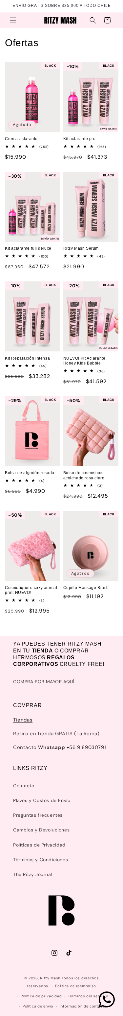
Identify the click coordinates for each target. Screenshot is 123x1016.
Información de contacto (83, 1006)
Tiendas (22, 720)
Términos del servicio (88, 996)
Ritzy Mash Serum (81, 248)
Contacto (23, 786)
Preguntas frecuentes (38, 815)
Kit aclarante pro (79, 138)
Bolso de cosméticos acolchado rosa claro (84, 475)
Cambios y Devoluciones (41, 830)
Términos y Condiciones (40, 860)
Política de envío (38, 1006)
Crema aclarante (21, 138)
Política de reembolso (75, 986)
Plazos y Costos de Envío (41, 800)
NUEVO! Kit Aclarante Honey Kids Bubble (84, 361)
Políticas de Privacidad (39, 845)
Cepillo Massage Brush (86, 587)
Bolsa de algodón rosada (29, 473)
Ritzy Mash (50, 978)
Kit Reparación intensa (27, 358)
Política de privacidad (41, 996)
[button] (13, 20)
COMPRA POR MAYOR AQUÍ (43, 682)
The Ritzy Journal (32, 874)
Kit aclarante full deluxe (28, 248)
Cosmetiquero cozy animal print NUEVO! (31, 590)
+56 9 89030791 (86, 747)
